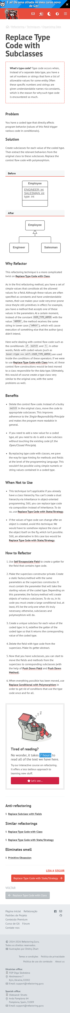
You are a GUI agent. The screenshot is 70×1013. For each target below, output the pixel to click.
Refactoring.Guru (30, 941)
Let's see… (36, 780)
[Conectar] (41, 13)
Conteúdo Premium (16, 919)
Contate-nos (12, 927)
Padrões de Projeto (16, 915)
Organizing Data (51, 26)
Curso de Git (12, 923)
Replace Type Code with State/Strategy (40, 511)
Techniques (33, 26)
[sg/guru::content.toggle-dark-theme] (49, 13)
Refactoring (17, 26)
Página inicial (13, 911)
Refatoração (30, 911)
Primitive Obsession (19, 857)
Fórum (26, 923)
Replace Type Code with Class (32, 276)
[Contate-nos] (33, 13)
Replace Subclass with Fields (25, 814)
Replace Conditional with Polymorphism (32, 684)
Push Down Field (32, 668)
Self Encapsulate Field (27, 561)
